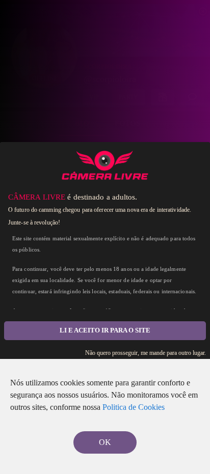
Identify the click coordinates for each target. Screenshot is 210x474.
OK (105, 442)
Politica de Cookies (133, 407)
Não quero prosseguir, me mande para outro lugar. (145, 352)
